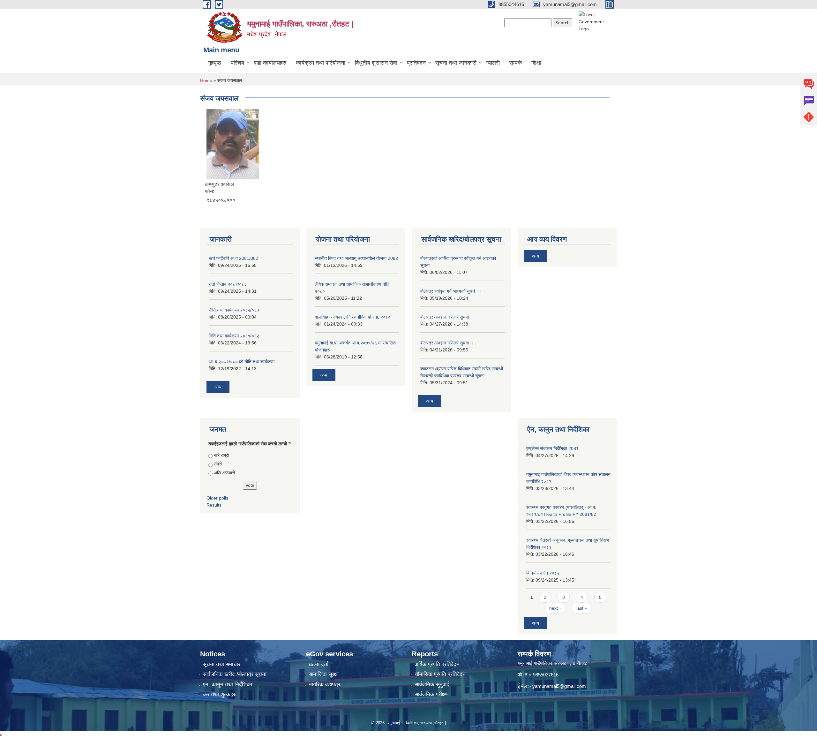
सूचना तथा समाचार (221, 664)
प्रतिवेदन (416, 63)
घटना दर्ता (318, 664)
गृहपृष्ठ (214, 63)
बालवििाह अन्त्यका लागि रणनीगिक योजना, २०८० (353, 317)
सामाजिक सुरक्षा (324, 674)
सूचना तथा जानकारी (455, 63)
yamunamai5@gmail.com (559, 686)
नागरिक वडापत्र (324, 685)
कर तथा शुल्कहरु (219, 694)
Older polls (217, 498)
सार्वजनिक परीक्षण (431, 694)
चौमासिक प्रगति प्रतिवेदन (440, 674)
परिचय (237, 63)
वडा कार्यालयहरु (270, 63)
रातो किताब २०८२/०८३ (228, 284)
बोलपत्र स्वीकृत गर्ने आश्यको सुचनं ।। (451, 291)
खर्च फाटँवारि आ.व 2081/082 (233, 258)
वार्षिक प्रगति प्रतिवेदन (437, 664)
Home (206, 80)
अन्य (217, 386)
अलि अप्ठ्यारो (224, 472)
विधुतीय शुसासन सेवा (376, 63)
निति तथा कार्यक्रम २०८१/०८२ (234, 335)
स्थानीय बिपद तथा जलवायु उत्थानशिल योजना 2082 (356, 258)
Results (213, 505)
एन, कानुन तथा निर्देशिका (227, 685)
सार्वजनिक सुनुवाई (432, 685)
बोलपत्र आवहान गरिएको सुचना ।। (448, 342)
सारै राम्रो (221, 455)
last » (581, 608)
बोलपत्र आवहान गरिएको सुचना (444, 317)
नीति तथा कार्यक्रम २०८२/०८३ (234, 310)
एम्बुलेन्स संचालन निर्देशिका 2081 (552, 448)
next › (555, 608)
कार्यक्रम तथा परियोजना (320, 63)
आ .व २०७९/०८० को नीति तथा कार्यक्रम (241, 361)
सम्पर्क (515, 63)
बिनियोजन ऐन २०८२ (542, 573)
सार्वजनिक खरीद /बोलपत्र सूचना (234, 674)
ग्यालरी (493, 63)
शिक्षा (536, 63)
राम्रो (218, 463)
